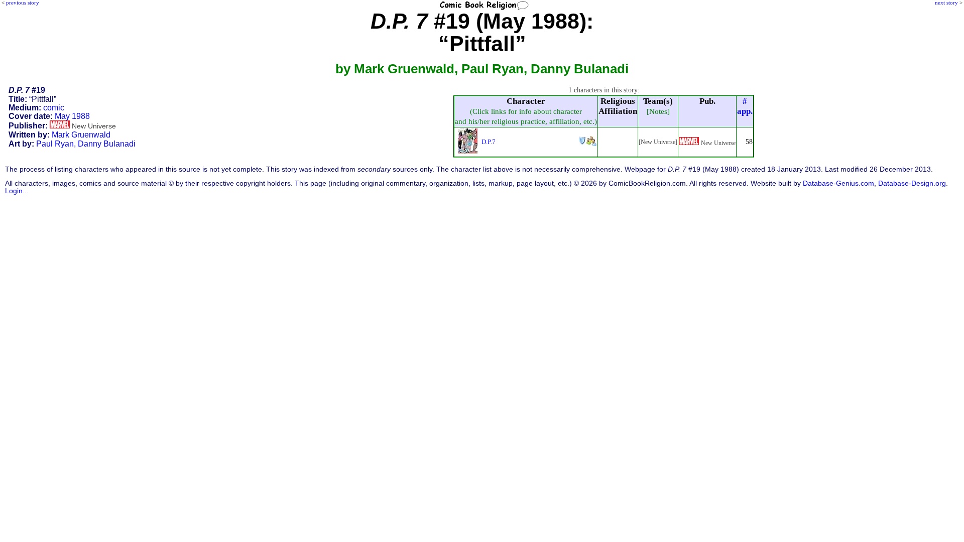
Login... (17, 191)
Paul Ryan (55, 144)
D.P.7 (488, 142)
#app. (745, 106)
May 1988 (72, 116)
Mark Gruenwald (81, 134)
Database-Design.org (912, 183)
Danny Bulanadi (107, 144)
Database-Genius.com (838, 183)
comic (53, 107)
